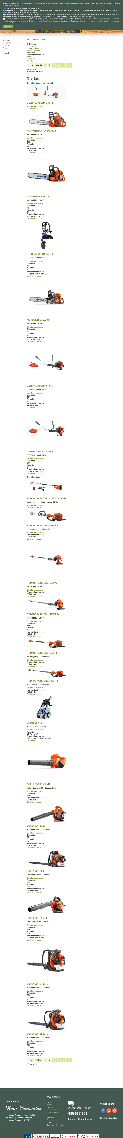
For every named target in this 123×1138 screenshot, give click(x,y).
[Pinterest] (114, 1113)
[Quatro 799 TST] (47, 719)
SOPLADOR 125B (36, 825)
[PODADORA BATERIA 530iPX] (47, 522)
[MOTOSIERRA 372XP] (47, 193)
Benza (29, 57)
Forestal (6, 53)
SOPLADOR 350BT (37, 871)
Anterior (39, 65)
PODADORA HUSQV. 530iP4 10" (44, 653)
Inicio (29, 39)
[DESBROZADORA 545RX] (47, 250)
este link (16, 5)
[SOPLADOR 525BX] (47, 914)
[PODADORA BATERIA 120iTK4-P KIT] (47, 495)
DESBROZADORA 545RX (40, 254)
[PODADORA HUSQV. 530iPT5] (47, 677)
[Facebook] (103, 1113)
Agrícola (6, 45)
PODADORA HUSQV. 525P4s (42, 582)
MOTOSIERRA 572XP (38, 319)
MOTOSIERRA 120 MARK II (41, 130)
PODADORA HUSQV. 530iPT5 (42, 680)
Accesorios (7, 43)
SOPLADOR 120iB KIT (38, 784)
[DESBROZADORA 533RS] (47, 448)
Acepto (7, 26)
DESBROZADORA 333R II (40, 102)
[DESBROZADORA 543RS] (47, 382)
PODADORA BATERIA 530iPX (42, 525)
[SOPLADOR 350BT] (47, 867)
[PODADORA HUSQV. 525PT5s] (47, 610)
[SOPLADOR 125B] (47, 822)
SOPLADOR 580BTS (37, 1033)
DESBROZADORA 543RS (40, 385)
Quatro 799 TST (35, 722)
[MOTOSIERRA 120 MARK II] (47, 127)
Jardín (5, 50)
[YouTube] (108, 1113)
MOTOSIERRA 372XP (38, 196)
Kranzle (30, 61)
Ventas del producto (34, 50)
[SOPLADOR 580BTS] (47, 1030)
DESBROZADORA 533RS (40, 451)
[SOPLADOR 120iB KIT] (47, 780)
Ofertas (5, 48)
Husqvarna (31, 59)
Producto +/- (32, 46)
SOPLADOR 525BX (37, 918)
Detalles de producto (34, 109)
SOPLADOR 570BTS (37, 983)
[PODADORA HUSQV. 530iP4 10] (47, 649)
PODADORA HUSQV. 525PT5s (43, 614)
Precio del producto (34, 48)
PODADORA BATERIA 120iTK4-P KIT (46, 498)
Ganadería (6, 40)
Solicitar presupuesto (35, 107)
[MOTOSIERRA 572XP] (47, 316)
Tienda (35, 39)
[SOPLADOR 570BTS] (47, 980)
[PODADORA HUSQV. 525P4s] (47, 579)
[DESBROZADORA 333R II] (47, 99)
